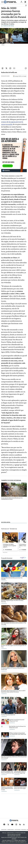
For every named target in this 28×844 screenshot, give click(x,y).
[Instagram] (16, 824)
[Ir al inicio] (10, 2)
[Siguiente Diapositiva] (26, 541)
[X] (8, 824)
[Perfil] (14, 821)
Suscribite (8, 166)
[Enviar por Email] (14, 68)
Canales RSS (3, 829)
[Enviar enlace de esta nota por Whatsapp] (10, 68)
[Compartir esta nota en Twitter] (6, 68)
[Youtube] (12, 824)
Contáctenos (18, 829)
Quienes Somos (10, 829)
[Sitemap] (24, 824)
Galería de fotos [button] (8, 26)
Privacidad (23, 829)
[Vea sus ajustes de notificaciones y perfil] (25, 1)
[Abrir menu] (2, 2)
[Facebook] (4, 825)
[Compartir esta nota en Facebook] (2, 68)
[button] (14, 37)
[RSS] (20, 824)
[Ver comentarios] (26, 6)
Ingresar (21, 1)
